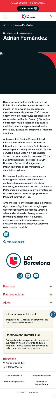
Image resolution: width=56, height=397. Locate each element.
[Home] (28, 267)
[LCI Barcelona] (28, 16)
